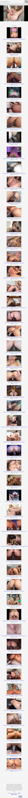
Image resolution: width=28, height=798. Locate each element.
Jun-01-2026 (15, 144)
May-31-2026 (15, 129)
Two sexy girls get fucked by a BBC (14, 113)
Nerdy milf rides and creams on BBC (14, 382)
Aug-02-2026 (15, 592)
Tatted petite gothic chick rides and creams (14, 456)
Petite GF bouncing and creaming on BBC (14, 98)
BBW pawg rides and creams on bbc (14, 650)
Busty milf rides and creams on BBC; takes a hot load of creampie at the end (14, 531)
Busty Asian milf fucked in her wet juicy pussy (14, 755)
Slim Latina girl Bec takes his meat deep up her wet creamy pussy (14, 39)
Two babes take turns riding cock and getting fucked (14, 292)
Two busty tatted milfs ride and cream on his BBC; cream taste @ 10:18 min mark (14, 546)
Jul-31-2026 (15, 562)
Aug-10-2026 (15, 681)
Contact (15, 794)
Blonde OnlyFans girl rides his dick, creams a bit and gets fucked (14, 158)
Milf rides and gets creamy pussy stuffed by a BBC (14, 352)
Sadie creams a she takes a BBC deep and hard (14, 665)
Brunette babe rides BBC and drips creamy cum (14, 233)
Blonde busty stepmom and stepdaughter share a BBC (14, 516)
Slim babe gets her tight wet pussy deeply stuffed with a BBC (14, 397)
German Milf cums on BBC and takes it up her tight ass (14, 322)
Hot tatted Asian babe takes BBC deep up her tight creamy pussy (14, 277)
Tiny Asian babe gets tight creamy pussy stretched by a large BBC (14, 412)
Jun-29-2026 (15, 428)
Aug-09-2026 (15, 666)
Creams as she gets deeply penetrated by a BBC (14, 367)
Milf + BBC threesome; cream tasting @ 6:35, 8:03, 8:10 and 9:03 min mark (14, 307)
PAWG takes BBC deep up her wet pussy (14, 218)
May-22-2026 (15, 70)
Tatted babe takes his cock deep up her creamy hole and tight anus (14, 173)
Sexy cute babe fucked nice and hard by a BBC (14, 337)
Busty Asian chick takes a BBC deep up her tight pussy (14, 501)
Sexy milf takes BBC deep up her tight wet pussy (14, 561)
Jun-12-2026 (15, 249)
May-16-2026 (15, 55)
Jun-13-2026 (15, 293)
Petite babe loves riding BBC (14, 54)
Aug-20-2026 (15, 756)
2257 (19, 793)
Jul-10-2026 (15, 502)
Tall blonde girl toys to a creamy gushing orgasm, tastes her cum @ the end (14, 635)
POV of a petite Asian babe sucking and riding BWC (14, 695)
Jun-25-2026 (15, 398)
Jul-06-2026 (15, 472)
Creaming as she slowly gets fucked (14, 143)
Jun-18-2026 (15, 323)
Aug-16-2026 (15, 726)
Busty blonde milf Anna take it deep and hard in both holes (14, 710)
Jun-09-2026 (15, 234)
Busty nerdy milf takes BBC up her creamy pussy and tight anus (14, 471)
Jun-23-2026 (15, 353)
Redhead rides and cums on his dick (14, 203)
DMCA (12, 794)
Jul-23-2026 (15, 547)
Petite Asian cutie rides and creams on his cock (14, 576)
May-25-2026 (15, 114)
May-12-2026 (15, 40)
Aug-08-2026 (15, 651)
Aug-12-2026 (15, 696)
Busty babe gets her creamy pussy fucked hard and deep (14, 188)
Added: (11, 40)
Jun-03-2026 (15, 174)
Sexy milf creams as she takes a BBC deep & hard (14, 128)
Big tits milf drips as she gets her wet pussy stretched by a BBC (14, 725)
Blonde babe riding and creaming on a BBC (14, 740)
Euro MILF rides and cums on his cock (14, 486)
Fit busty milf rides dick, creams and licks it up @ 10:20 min (14, 680)
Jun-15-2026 (15, 308)
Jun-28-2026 (15, 413)
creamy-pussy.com (5, 1)
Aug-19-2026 (15, 741)
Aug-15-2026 (15, 711)
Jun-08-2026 (15, 219)
